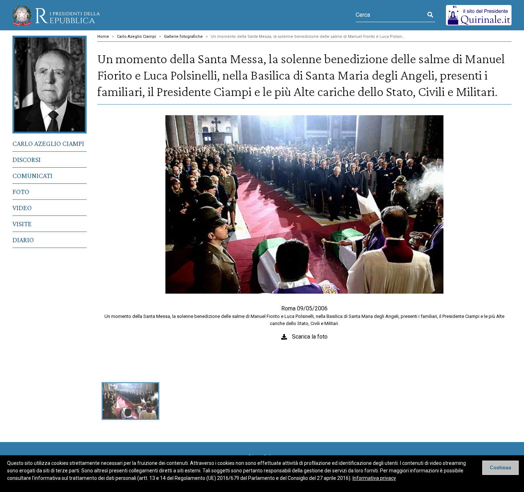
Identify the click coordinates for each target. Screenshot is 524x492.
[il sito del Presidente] (479, 14)
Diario (23, 240)
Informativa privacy (374, 478)
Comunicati (32, 175)
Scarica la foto (310, 336)
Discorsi (26, 159)
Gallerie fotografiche (183, 36)
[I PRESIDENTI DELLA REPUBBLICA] (56, 15)
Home (103, 36)
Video (22, 208)
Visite (22, 224)
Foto (20, 192)
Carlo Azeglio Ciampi (48, 143)
